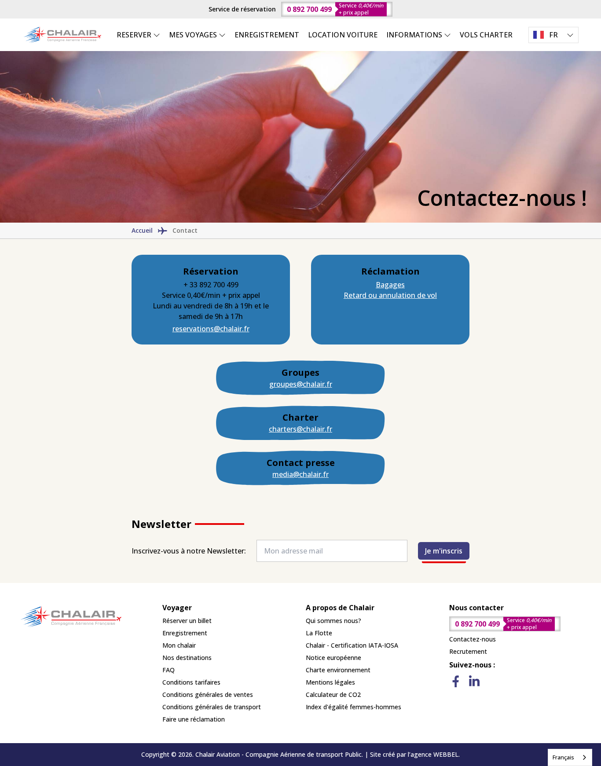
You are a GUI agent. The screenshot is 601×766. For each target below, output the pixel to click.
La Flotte (319, 633)
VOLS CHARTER (486, 35)
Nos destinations (187, 657)
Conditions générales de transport (211, 707)
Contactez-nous (472, 639)
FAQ (168, 670)
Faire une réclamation (193, 719)
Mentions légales (330, 682)
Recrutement (468, 651)
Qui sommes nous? (333, 620)
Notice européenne (333, 657)
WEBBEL (445, 754)
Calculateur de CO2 (333, 694)
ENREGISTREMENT (267, 35)
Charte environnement (338, 670)
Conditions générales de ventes (207, 694)
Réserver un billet (187, 620)
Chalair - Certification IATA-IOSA (352, 645)
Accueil (142, 230)
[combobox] (570, 757)
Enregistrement (184, 633)
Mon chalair (179, 645)
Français (563, 757)
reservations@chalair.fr (210, 329)
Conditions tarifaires (191, 682)
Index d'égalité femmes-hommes (353, 707)
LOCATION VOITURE (342, 35)
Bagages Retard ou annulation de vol (390, 290)
